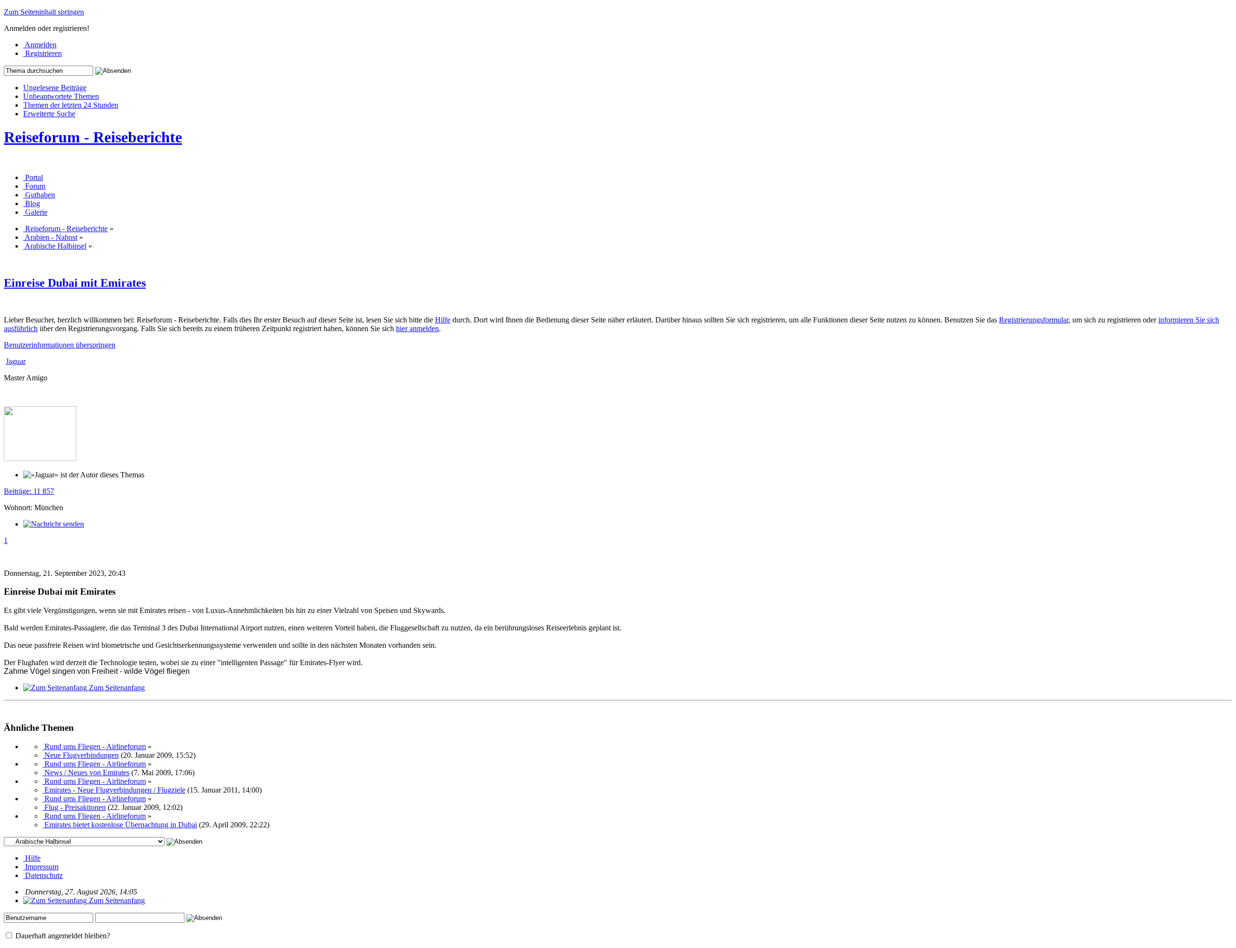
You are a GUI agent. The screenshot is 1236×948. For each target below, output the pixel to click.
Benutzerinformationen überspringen (59, 345)
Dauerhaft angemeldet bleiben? (62, 936)
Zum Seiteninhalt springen (44, 12)
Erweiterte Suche (49, 114)
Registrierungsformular (1033, 320)
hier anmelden (417, 328)
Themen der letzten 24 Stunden (70, 105)
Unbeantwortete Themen (61, 96)
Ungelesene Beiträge (54, 88)
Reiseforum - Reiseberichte (93, 137)
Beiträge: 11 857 (29, 491)
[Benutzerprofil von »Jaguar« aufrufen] (40, 458)
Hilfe (442, 320)
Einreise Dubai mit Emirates (75, 283)
